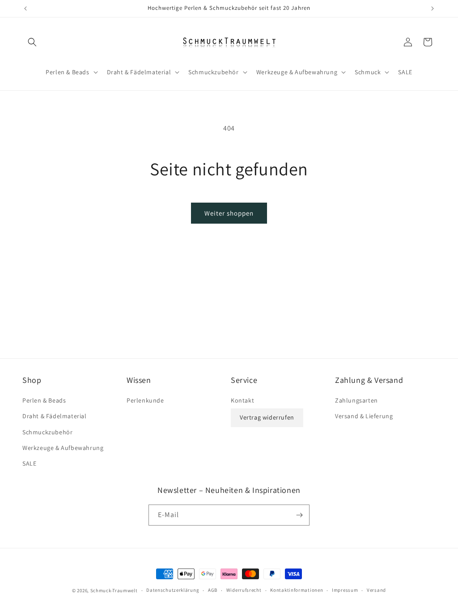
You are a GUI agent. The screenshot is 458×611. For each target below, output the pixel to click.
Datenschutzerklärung (172, 590)
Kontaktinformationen (296, 590)
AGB (212, 590)
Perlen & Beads (44, 400)
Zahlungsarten (356, 400)
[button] (32, 42)
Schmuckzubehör (47, 432)
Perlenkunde (145, 400)
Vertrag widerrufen (267, 417)
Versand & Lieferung (364, 416)
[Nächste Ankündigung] (432, 8)
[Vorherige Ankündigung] (25, 8)
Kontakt (242, 400)
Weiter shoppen (229, 213)
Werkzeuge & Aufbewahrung (62, 448)
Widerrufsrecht (244, 590)
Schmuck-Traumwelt (114, 590)
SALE (29, 463)
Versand (376, 590)
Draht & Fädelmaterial (54, 416)
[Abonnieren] (299, 515)
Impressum (345, 590)
